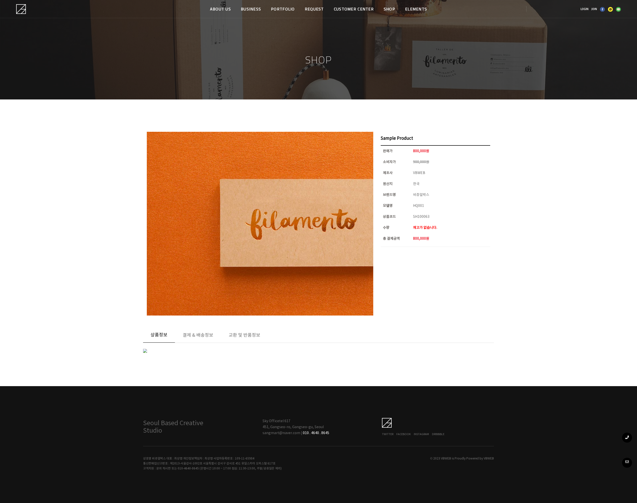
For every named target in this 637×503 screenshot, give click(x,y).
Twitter (387, 434)
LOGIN (584, 9)
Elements (416, 9)
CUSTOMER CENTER (354, 9)
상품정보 (159, 335)
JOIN (594, 9)
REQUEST (314, 9)
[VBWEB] (21, 9)
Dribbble (438, 434)
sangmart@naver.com (281, 433)
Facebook (403, 434)
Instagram (421, 434)
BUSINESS (251, 9)
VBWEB (489, 458)
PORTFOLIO (283, 9)
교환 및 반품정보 (244, 335)
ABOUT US (220, 9)
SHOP (389, 9)
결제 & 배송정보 (198, 335)
